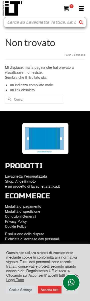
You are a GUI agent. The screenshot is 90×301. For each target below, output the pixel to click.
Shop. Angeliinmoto (21, 181)
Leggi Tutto (15, 279)
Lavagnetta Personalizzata (26, 176)
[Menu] (81, 8)
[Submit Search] (8, 99)
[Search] (81, 22)
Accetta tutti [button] (49, 289)
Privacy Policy (16, 221)
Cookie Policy (15, 226)
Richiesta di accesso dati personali (32, 238)
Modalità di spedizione (22, 211)
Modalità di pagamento (23, 206)
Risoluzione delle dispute (24, 233)
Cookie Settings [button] (20, 289)
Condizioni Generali (20, 216)
